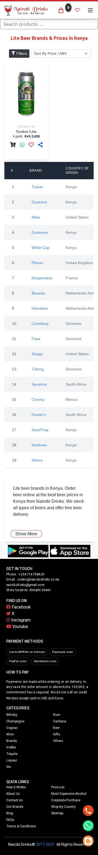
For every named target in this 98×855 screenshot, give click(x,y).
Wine (10, 734)
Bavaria (38, 293)
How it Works (16, 787)
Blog (9, 813)
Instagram (20, 620)
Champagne (15, 721)
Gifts (56, 734)
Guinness (40, 232)
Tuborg (38, 369)
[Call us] (88, 810)
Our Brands (14, 807)
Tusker (37, 187)
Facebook (21, 607)
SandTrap (40, 430)
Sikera (37, 460)
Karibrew (39, 445)
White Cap (41, 247)
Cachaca (59, 721)
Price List (58, 787)
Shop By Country (63, 807)
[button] (90, 10)
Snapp (37, 354)
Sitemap (57, 813)
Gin (8, 767)
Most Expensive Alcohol (68, 794)
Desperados (42, 278)
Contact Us (14, 800)
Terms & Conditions (21, 826)
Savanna (39, 384)
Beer (56, 728)
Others (58, 741)
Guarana (39, 202)
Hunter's (39, 414)
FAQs (10, 820)
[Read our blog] (88, 840)
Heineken (40, 308)
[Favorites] (77, 10)
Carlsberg (40, 323)
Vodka (11, 747)
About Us (13, 794)
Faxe (36, 339)
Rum (56, 715)
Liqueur (11, 760)
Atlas (36, 217)
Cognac (12, 728)
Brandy (11, 741)
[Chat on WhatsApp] (88, 825)
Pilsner (37, 263)
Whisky (11, 715)
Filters (21, 53)
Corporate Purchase (65, 800)
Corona (38, 399)
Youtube (19, 626)
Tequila (11, 754)
